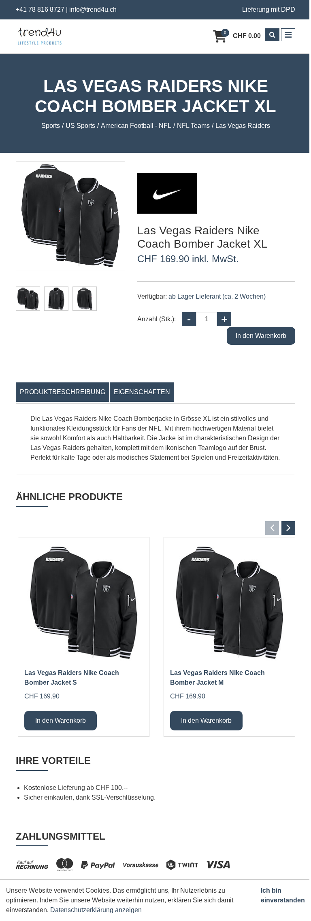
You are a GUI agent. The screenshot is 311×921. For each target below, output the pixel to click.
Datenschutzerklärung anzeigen (96, 909)
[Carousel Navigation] (155, 528)
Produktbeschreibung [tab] (62, 391)
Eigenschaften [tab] (142, 391)
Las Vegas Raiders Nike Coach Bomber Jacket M (217, 677)
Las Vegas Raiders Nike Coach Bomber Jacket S (71, 677)
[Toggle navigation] (288, 34)
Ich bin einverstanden (283, 895)
